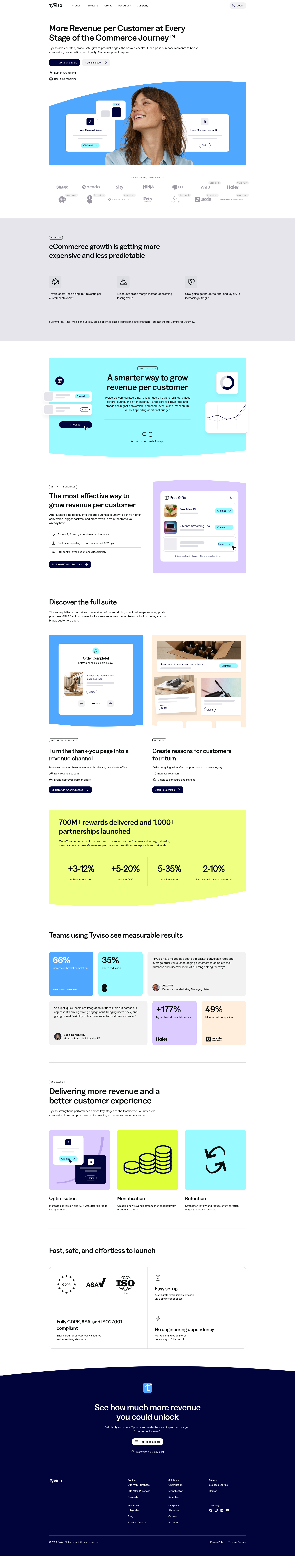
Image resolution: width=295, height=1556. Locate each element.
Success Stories (218, 1484)
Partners (173, 1522)
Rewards (133, 1497)
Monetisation (175, 1491)
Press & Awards (137, 1522)
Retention (173, 1497)
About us (173, 1510)
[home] (55, 5)
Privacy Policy (217, 1542)
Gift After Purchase (139, 1491)
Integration (134, 1510)
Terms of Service (237, 1542)
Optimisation (175, 1484)
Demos (213, 1491)
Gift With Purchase (139, 1484)
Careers (173, 1516)
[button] (76, 5)
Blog (130, 1516)
